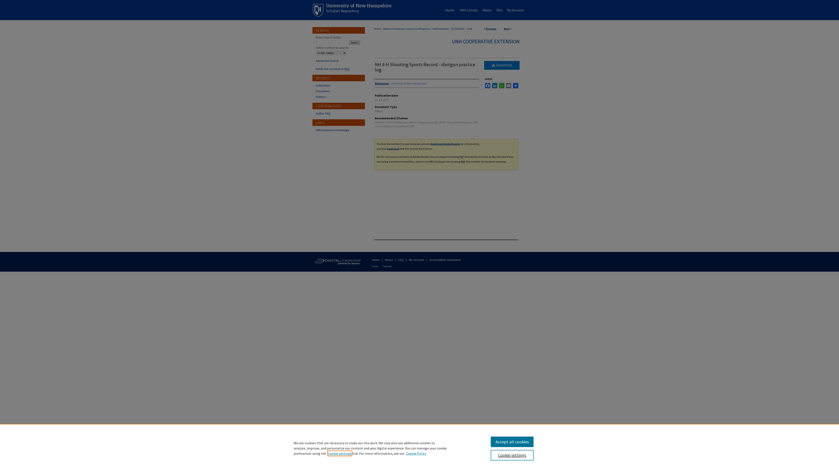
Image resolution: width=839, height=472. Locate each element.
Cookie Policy (416, 453)
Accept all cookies (512, 441)
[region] (419, 448)
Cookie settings (340, 453)
